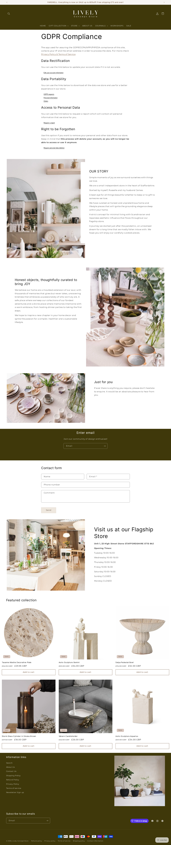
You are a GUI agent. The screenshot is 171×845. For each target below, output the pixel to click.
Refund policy (36, 841)
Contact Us (11, 771)
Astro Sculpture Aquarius (127, 736)
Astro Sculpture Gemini (69, 662)
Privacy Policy (12, 784)
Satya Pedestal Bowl (125, 662)
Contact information (95, 841)
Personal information (50, 98)
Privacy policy (49, 841)
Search (9, 763)
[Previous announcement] (6, 2)
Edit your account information (53, 73)
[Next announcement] (164, 2)
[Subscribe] (104, 446)
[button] (9, 13)
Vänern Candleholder (68, 736)
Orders (46, 101)
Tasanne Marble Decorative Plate (16, 662)
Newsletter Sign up (15, 792)
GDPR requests (49, 94)
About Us (10, 767)
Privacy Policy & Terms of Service (58, 54)
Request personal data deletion (54, 148)
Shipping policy (79, 841)
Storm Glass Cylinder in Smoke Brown (19, 736)
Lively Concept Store (20, 841)
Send (48, 510)
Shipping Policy (13, 776)
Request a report (49, 123)
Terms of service (13, 788)
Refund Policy (12, 780)
